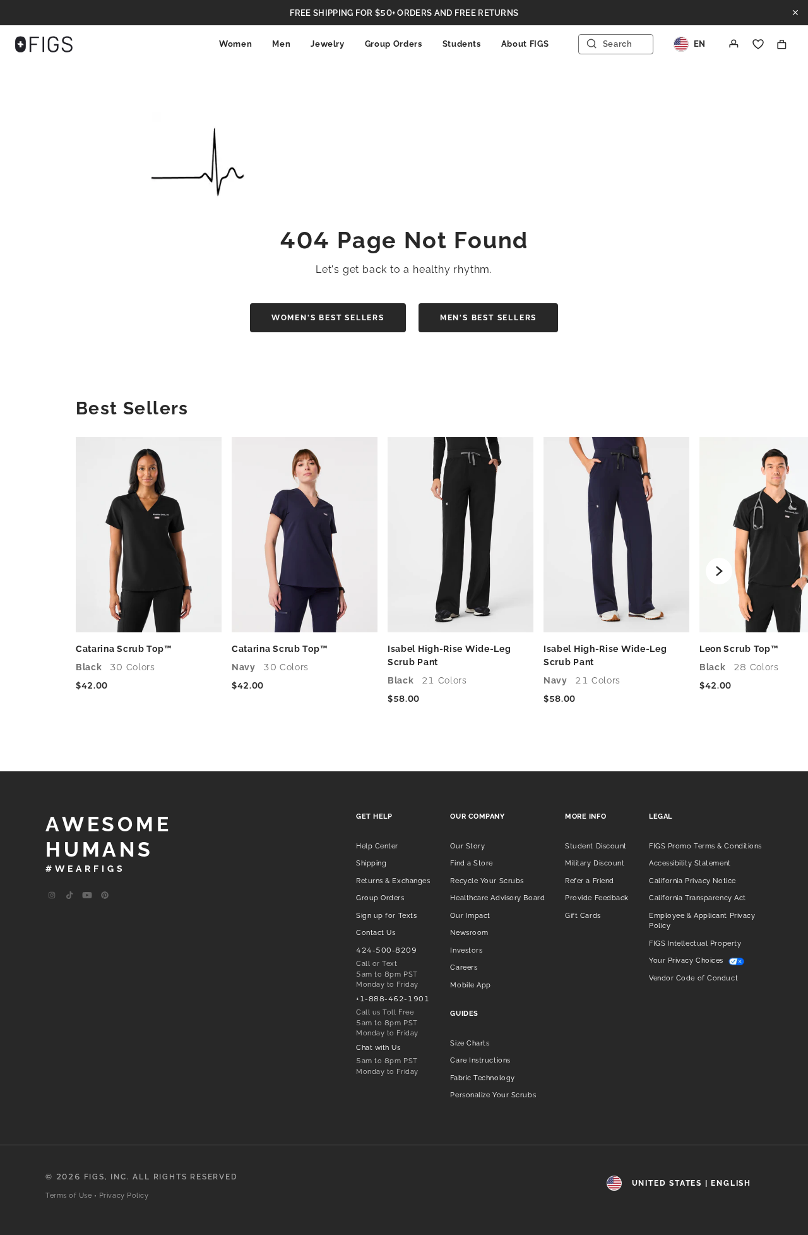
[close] (795, 12)
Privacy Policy (124, 1195)
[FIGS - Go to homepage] (44, 44)
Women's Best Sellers (327, 317)
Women (235, 44)
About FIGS (525, 44)
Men (281, 44)
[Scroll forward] (719, 571)
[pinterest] (104, 896)
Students (462, 44)
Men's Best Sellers (488, 317)
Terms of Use (68, 1195)
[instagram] (51, 896)
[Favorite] (758, 44)
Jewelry (328, 44)
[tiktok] (69, 896)
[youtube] (87, 896)
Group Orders (393, 44)
